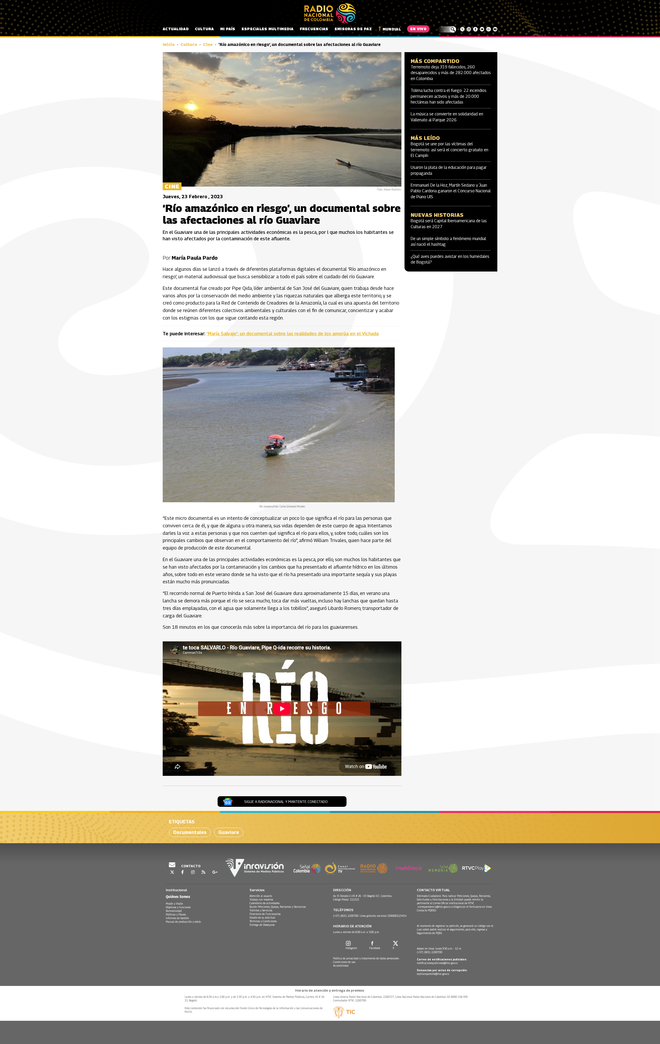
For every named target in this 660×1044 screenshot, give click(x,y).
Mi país (227, 29)
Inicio (169, 44)
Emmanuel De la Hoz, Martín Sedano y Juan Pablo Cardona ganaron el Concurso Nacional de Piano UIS (451, 191)
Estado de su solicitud (262, 917)
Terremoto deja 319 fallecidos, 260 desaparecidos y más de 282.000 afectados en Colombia (451, 73)
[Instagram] (469, 29)
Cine (208, 44)
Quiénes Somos (178, 896)
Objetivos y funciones (178, 907)
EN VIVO (418, 29)
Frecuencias (314, 29)
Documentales (190, 832)
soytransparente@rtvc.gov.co (433, 973)
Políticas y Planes (176, 914)
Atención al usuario (261, 895)
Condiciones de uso (344, 961)
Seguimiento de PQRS (429, 933)
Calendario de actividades (264, 903)
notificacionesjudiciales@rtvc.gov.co (437, 963)
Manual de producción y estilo (183, 921)
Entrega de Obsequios (262, 924)
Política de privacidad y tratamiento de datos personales (366, 958)
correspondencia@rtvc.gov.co (434, 906)
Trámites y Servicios (261, 910)
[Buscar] (447, 29)
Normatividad (174, 910)
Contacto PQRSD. (427, 910)
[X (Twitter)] (462, 29)
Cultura (204, 29)
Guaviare (228, 832)
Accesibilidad (341, 965)
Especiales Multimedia (268, 29)
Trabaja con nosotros (261, 899)
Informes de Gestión (177, 918)
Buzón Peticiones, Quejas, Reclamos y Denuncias (278, 906)
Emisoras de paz (353, 29)
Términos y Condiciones (263, 921)
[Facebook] (475, 29)
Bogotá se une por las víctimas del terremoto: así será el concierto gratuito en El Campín (449, 149)
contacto (190, 866)
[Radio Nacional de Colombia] (330, 13)
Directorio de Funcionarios (265, 913)
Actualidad (176, 29)
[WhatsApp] (488, 29)
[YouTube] (482, 29)
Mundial (392, 29)
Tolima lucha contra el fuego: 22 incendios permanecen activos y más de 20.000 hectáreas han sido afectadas (448, 96)
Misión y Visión (174, 903)
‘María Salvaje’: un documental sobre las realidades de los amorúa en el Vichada (293, 333)
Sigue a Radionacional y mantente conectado (286, 801)
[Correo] (495, 29)
